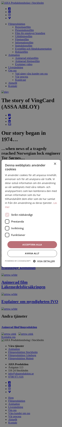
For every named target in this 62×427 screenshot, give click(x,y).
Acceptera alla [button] (32, 244)
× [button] (55, 164)
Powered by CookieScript (18, 261)
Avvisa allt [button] (32, 253)
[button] (44, 261)
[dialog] (31, 213)
